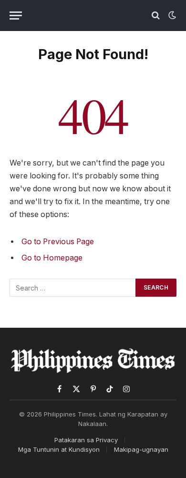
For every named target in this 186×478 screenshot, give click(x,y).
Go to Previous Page (57, 241)
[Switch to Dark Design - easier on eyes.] (171, 15)
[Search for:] (73, 288)
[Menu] (16, 15)
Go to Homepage (52, 257)
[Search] (156, 15)
